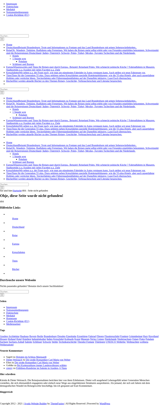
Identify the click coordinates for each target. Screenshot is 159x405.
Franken (124, 336)
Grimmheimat (135, 336)
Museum (85, 339)
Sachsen (4, 342)
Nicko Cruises (97, 339)
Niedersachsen (124, 339)
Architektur (14, 336)
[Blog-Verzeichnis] (6, 398)
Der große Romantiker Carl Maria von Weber (48, 359)
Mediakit (10, 315)
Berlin (40, 336)
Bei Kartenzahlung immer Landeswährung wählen (42, 365)
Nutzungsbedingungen (17, 310)
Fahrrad (92, 336)
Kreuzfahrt (58, 339)
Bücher (15, 269)
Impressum (11, 307)
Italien (50, 339)
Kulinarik (69, 339)
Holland (12, 339)
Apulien (4, 336)
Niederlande (111, 339)
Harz (145, 336)
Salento (28, 342)
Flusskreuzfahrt (112, 336)
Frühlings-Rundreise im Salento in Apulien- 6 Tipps (41, 368)
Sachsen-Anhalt (16, 342)
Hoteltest (26, 339)
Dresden (61, 336)
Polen (142, 339)
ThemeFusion (57, 403)
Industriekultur (39, 339)
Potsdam (149, 339)
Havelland (153, 336)
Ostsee (135, 339)
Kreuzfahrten (18, 252)
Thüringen (100, 342)
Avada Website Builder (35, 403)
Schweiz (47, 342)
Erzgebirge (82, 336)
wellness (144, 342)
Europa (15, 244)
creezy (9, 368)
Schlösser (37, 342)
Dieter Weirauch (14, 359)
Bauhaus (24, 336)
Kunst (77, 339)
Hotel (19, 339)
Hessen (3, 339)
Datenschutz (12, 313)
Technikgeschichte (68, 342)
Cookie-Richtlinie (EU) (17, 321)
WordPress (105, 403)
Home (15, 218)
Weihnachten (133, 342)
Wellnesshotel (7, 344)
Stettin (55, 342)
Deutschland (18, 227)
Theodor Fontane (85, 342)
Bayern (32, 336)
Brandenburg (50, 336)
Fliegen (100, 336)
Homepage (11, 318)
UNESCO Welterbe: (116, 342)
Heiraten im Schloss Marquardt (31, 357)
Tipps (15, 260)
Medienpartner (13, 324)
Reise (15, 235)
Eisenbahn (71, 336)
